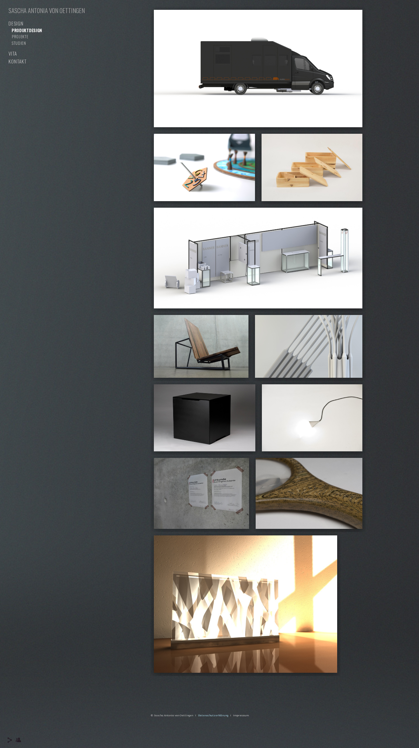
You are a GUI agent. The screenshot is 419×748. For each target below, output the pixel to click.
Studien (19, 43)
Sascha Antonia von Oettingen (47, 10)
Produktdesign (27, 30)
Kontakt (18, 61)
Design (16, 23)
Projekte (20, 36)
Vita (13, 53)
